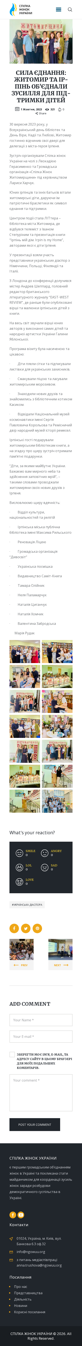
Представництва (28, 1293)
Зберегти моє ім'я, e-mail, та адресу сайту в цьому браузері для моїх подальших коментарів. (44, 1061)
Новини (20, 1305)
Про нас (20, 1286)
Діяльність (23, 1299)
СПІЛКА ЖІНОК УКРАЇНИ (31, 1333)
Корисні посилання (29, 1312)
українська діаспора (28, 905)
